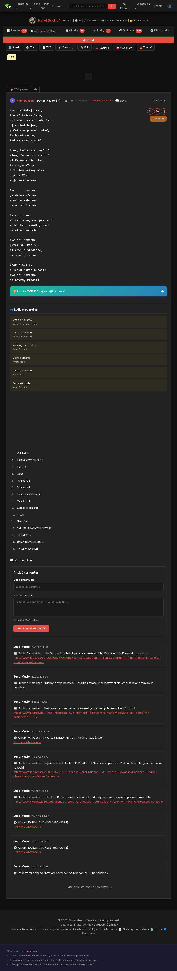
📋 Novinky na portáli (132, 929)
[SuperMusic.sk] (7, 6)
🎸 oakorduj (158, 118)
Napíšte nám (107, 929)
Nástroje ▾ (142, 6)
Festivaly (57, 5)
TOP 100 (45, 6)
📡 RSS (155, 929)
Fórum (124, 8)
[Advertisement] (88, 421)
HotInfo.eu (31, 951)
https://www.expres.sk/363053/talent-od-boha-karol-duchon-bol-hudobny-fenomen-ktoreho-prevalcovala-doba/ (88, 801)
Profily (42, 929)
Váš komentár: (23, 595)
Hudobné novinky (83, 929)
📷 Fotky (101, 30)
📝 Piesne (31, 31)
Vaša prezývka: (23, 580)
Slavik (123, 100)
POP (69, 20)
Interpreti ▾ (22, 6)
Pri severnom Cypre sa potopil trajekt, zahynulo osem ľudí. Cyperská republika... (52, 960)
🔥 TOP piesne (19, 89)
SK (160, 6)
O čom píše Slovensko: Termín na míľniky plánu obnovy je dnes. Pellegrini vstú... (52, 964)
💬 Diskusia (130, 30)
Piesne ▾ (35, 6)
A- (150, 111)
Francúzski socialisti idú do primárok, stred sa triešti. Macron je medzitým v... (50, 955)
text (12, 56)
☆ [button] (76, 100)
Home (15, 929)
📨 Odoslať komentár (31, 628)
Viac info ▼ (159, 100)
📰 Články (74, 30)
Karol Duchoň (49, 20)
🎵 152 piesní (91, 20)
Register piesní (58, 929)
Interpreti (28, 929)
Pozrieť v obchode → (27, 742)
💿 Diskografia (159, 30)
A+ (157, 111)
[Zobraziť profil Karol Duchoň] (32, 20)
